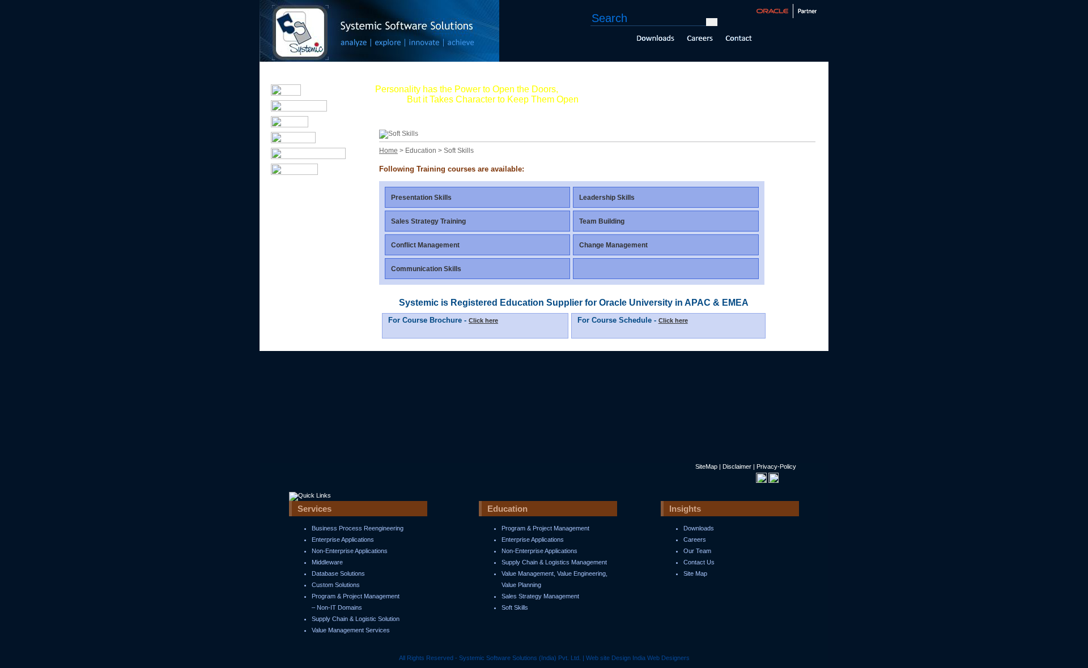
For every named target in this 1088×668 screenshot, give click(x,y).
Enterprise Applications (343, 539)
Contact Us (699, 562)
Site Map (695, 573)
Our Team (697, 550)
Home (388, 151)
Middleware (327, 562)
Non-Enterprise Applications (350, 550)
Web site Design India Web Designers (638, 657)
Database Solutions (338, 573)
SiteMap (706, 466)
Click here (483, 320)
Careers (694, 539)
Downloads (698, 528)
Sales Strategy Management (540, 596)
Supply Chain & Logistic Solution (356, 618)
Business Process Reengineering (357, 528)
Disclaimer (736, 466)
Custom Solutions (336, 584)
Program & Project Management (545, 528)
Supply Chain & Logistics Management (554, 562)
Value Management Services (351, 630)
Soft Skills (515, 607)
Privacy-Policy (776, 466)
